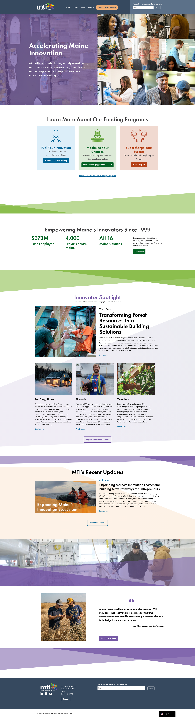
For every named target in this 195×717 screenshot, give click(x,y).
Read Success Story (108, 638)
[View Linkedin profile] (42, 694)
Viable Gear (123, 399)
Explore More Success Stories (97, 439)
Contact (66, 699)
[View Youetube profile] (51, 694)
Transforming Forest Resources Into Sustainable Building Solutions (124, 323)
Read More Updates (97, 523)
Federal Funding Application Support (97, 165)
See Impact (139, 251)
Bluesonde (81, 399)
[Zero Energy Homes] (53, 379)
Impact (68, 7)
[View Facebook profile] (47, 694)
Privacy (71, 713)
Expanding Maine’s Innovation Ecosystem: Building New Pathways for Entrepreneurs (129, 487)
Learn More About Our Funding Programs (97, 175)
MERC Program (139, 165)
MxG (83, 7)
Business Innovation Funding (56, 160)
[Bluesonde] (95, 379)
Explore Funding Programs (107, 7)
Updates (91, 7)
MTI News (104, 480)
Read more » (103, 355)
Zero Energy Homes (44, 399)
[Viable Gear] (136, 379)
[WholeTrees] (65, 331)
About (76, 7)
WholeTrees (104, 309)
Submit (157, 7)
